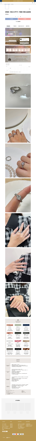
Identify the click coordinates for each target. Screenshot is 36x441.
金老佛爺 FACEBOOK (29, 426)
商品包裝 (11, 426)
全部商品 (5, 4)
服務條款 (11, 427)
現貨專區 (9, 4)
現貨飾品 (12, 4)
